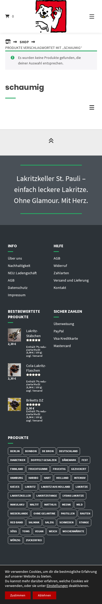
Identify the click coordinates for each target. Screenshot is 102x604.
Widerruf (60, 265)
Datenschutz (17, 287)
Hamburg (16, 478)
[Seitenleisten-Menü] (93, 108)
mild (79, 504)
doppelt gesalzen (43, 460)
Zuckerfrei (34, 540)
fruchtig (59, 469)
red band (16, 522)
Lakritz (30, 486)
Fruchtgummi (38, 469)
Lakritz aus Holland (55, 486)
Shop (24, 42)
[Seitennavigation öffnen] (87, 16)
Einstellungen (57, 585)
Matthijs (50, 504)
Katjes (14, 486)
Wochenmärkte (73, 531)
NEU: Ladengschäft (22, 273)
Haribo (33, 478)
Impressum (17, 295)
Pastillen (68, 513)
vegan (39, 531)
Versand (37, 356)
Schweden (66, 522)
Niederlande (19, 513)
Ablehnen (44, 595)
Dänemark (69, 460)
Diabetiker (17, 460)
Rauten (85, 513)
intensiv (80, 478)
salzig (49, 522)
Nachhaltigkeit (19, 265)
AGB (11, 280)
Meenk (66, 504)
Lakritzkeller (20, 495)
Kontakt (60, 287)
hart (47, 478)
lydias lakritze (73, 495)
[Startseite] (51, 16)
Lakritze (82, 486)
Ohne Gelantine (44, 513)
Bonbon (31, 451)
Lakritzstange (46, 495)
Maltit (34, 504)
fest (85, 460)
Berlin (15, 451)
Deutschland (68, 451)
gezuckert (78, 469)
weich (53, 531)
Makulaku (17, 504)
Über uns (15, 258)
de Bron (48, 451)
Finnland (16, 469)
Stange (84, 522)
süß (13, 531)
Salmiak (34, 522)
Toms (26, 531)
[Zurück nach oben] (51, 142)
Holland (62, 478)
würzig (15, 540)
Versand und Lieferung (71, 280)
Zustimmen (17, 595)
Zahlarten (61, 273)
